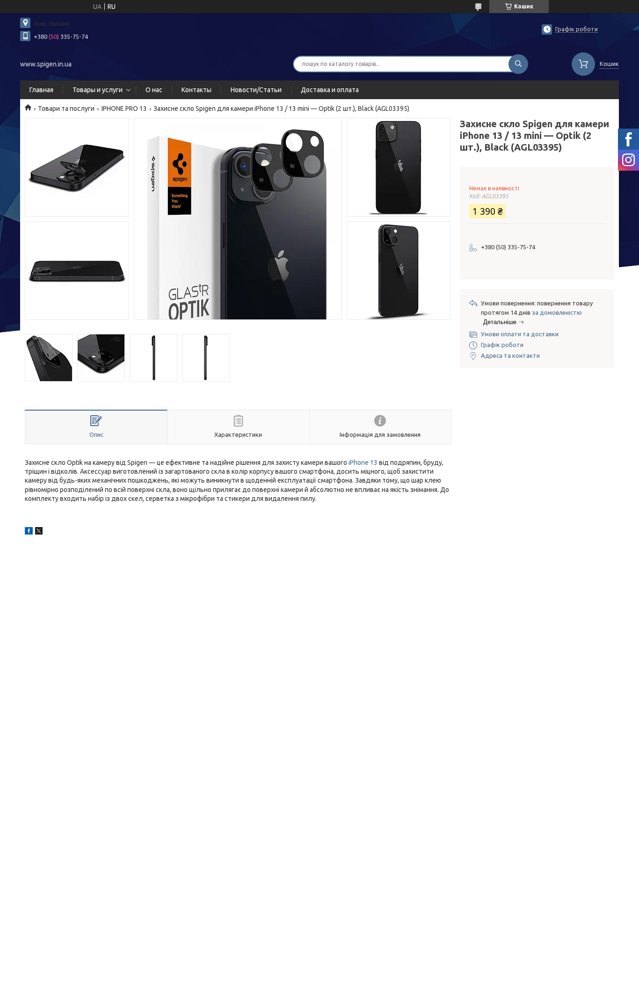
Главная (41, 90)
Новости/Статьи (256, 90)
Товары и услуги (98, 90)
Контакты (196, 90)
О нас (153, 90)
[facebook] (29, 532)
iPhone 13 (363, 462)
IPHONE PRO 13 (124, 108)
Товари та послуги (66, 108)
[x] (39, 532)
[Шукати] (518, 64)
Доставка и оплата (330, 90)
